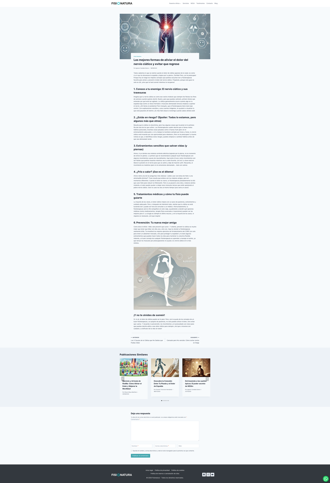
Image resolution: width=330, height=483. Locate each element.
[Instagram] (208, 474)
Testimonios (200, 3)
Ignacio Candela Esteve (142, 68)
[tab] (161, 400)
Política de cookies (177, 470)
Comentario (135, 419)
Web (180, 446)
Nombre (135, 446)
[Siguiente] (207, 378)
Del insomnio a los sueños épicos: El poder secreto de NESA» (196, 383)
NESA (193, 3)
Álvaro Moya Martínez (131, 392)
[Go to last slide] (122, 378)
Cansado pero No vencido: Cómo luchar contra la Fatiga (183, 340)
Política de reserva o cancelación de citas (165, 473)
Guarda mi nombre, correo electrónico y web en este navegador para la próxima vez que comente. (163, 451)
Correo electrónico (162, 446)
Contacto (209, 3)
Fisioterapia (137, 56)
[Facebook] (204, 474)
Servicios (186, 3)
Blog (216, 3)
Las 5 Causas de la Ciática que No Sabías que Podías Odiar (147, 340)
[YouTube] (212, 474)
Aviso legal (149, 470)
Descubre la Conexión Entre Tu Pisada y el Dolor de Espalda (164, 383)
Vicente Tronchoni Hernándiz (164, 389)
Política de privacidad (162, 470)
